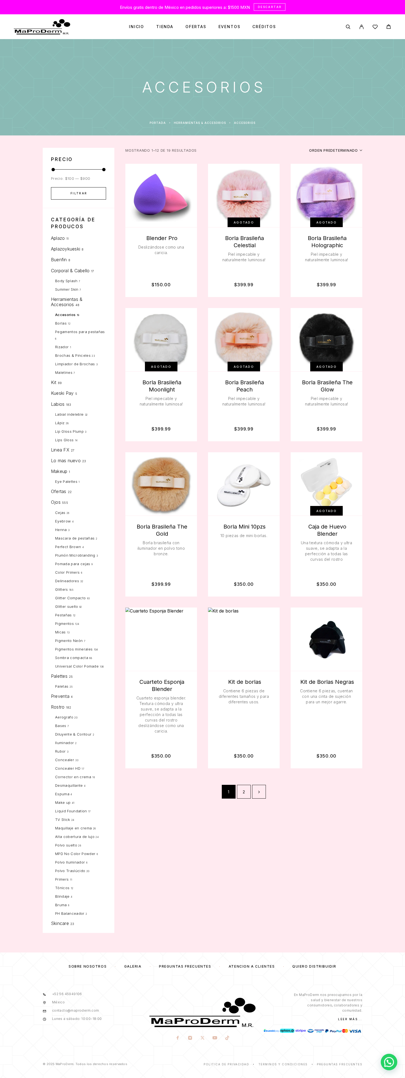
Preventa (60, 696)
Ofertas (195, 26)
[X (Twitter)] (202, 1038)
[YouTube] (215, 1038)
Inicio (136, 26)
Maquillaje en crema (73, 828)
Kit (53, 382)
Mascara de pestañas (74, 538)
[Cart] (388, 27)
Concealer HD (67, 768)
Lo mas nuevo (66, 460)
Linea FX (60, 450)
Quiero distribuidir (314, 966)
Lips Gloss (64, 440)
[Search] (348, 27)
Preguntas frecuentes (185, 966)
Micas (60, 632)
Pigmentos (64, 623)
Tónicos (62, 888)
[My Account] (361, 27)
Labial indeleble (69, 414)
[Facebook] (177, 1038)
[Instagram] (190, 1038)
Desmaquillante (69, 785)
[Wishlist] (375, 27)
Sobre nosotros (88, 966)
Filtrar (79, 193)
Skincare (60, 923)
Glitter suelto (66, 606)
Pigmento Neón (69, 640)
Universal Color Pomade (77, 666)
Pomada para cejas (72, 564)
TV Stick (62, 819)
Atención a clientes (252, 966)
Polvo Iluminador (70, 862)
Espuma (62, 794)
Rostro (57, 707)
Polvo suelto (66, 845)
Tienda (164, 26)
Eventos (229, 26)
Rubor (60, 751)
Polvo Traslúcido (70, 871)
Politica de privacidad (226, 1064)
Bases (60, 725)
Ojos (56, 502)
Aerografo (64, 717)
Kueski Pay (62, 393)
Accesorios (65, 314)
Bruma (61, 905)
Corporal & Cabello (70, 270)
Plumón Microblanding (75, 555)
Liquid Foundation (71, 811)
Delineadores (67, 581)
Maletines (63, 372)
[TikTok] (227, 1038)
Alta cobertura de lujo (74, 836)
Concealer (64, 760)
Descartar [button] (270, 7)
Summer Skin (67, 289)
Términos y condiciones (283, 1064)
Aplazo (58, 238)
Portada (158, 122)
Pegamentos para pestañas (80, 332)
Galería (133, 966)
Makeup (59, 471)
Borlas (61, 323)
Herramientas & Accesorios (200, 122)
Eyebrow (63, 521)
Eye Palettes (66, 481)
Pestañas (63, 615)
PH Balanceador (70, 913)
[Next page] (259, 792)
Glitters (61, 589)
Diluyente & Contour (73, 734)
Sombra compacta (71, 657)
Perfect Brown (68, 547)
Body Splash (66, 281)
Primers (62, 879)
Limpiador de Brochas (75, 364)
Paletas (61, 686)
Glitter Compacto (70, 598)
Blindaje (62, 896)
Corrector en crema (73, 777)
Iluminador (64, 743)
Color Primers (67, 572)
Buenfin (59, 259)
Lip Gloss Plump (69, 431)
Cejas (60, 512)
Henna (61, 529)
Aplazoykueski (65, 249)
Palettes (59, 676)
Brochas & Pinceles (73, 355)
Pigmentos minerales (74, 649)
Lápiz (60, 423)
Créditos (264, 26)
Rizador (62, 347)
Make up (63, 802)
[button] (389, 1062)
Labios (57, 404)
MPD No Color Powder (75, 853)
